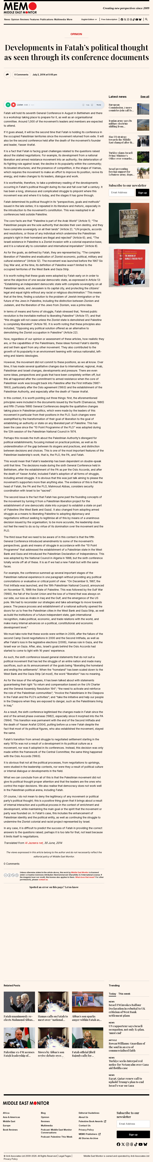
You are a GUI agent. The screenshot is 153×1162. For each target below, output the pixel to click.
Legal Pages (65, 1156)
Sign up (142, 192)
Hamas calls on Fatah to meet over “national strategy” (53, 1018)
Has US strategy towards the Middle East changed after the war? (121, 139)
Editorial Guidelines (89, 1113)
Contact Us (85, 1125)
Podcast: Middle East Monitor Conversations (56, 1131)
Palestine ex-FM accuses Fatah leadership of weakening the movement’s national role (19, 1054)
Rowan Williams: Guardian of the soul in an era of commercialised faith (127, 1047)
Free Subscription (109, 19)
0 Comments (21, 74)
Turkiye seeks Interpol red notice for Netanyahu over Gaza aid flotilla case (129, 1064)
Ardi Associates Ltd (140, 1156)
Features (34, 19)
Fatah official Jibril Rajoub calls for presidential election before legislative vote (86, 1054)
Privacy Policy (86, 1129)
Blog (43, 1113)
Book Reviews (10, 1129)
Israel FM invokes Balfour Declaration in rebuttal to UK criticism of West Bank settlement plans (127, 1010)
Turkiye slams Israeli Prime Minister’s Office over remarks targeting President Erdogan (121, 155)
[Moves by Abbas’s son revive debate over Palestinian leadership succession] (53, 1037)
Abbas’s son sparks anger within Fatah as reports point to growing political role (87, 1018)
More (69, 19)
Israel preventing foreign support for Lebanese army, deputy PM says (121, 171)
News (7, 19)
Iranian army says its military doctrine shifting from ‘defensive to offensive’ (121, 123)
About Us (83, 1117)
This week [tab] (124, 993)
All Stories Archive (88, 1138)
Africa (6, 1113)
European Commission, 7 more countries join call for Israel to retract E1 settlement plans (121, 107)
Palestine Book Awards (91, 1121)
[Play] (8, 104)
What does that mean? (85, 877)
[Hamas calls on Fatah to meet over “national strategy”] (53, 1002)
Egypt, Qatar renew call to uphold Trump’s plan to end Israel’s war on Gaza (126, 1082)
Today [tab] (112, 993)
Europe (6, 1125)
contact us (43, 879)
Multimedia (60, 19)
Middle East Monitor (80, 872)
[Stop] (13, 104)
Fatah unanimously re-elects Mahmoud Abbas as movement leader (18, 1018)
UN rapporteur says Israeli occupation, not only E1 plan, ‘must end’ (126, 1029)
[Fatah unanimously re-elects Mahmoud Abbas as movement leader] (19, 1002)
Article (113, 1040)
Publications (46, 19)
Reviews (24, 19)
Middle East (9, 1121)
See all (144, 96)
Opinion (15, 19)
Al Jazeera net (34, 842)
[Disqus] (54, 930)
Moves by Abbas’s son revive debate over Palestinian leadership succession (52, 1054)
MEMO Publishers (88, 1134)
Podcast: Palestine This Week (56, 1136)
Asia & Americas (11, 1117)
